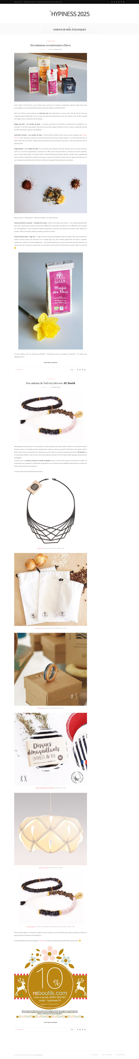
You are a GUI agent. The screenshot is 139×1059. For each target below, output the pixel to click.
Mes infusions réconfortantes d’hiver (50, 45)
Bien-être (51, 41)
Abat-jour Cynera (43, 867)
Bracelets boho (31, 926)
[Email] (85, 369)
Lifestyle (51, 379)
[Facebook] (77, 369)
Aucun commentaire (55, 49)
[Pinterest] (82, 369)
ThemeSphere (38, 1055)
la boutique (41, 941)
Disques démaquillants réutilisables (44, 788)
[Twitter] (80, 369)
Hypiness (20, 369)
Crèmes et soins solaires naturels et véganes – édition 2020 (43, 2)
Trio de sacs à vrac (40, 628)
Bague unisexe (41, 708)
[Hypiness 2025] (69, 13)
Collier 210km (40, 548)
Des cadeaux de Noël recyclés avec (50, 383)
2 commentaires (55, 387)
